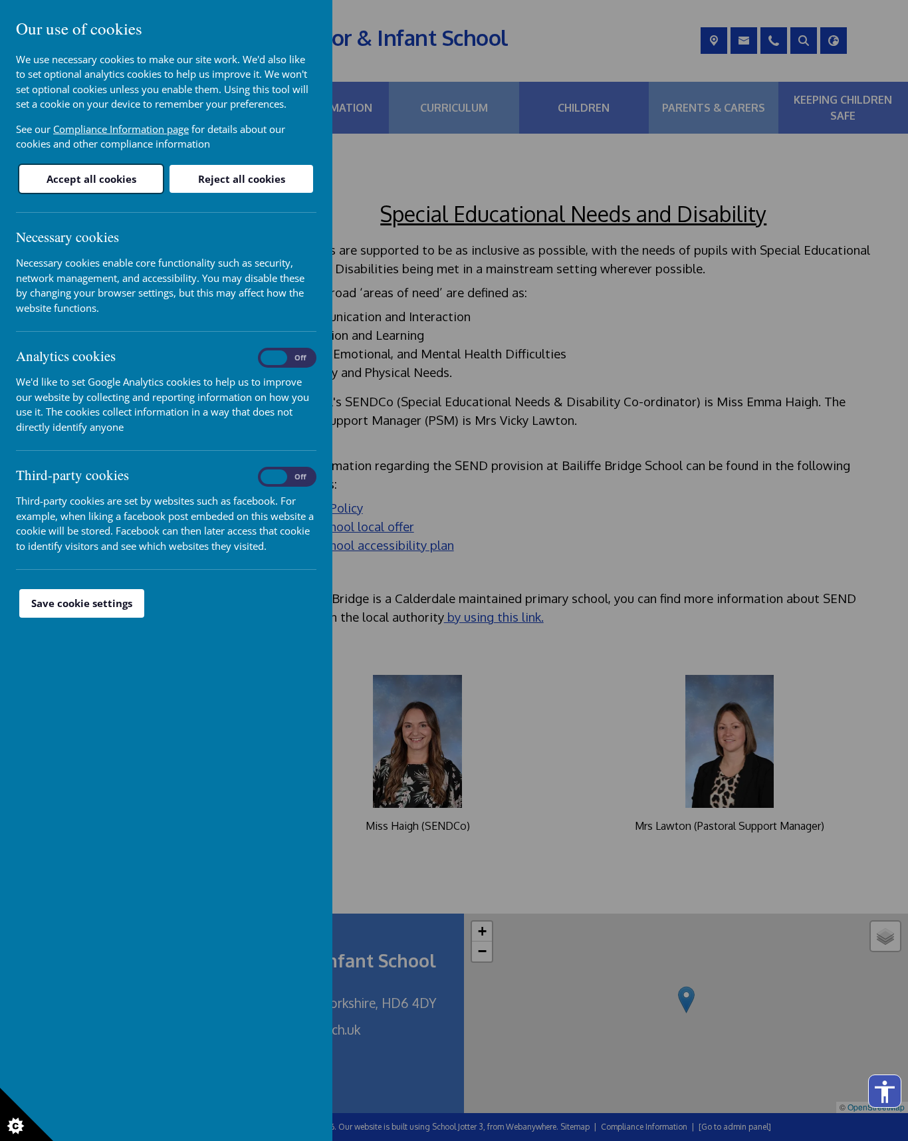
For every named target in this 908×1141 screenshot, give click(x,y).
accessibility (884, 1091)
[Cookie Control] (26, 1114)
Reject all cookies (241, 179)
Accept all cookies (91, 179)
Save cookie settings (81, 603)
